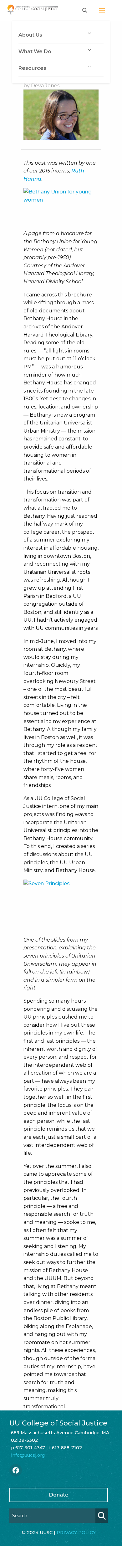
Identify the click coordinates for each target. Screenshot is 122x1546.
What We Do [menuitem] (34, 51)
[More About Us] (89, 33)
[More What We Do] (89, 50)
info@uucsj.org (28, 1455)
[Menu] (102, 10)
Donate (59, 1495)
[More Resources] (89, 66)
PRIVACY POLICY (76, 1532)
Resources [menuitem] (32, 68)
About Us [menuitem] (30, 35)
